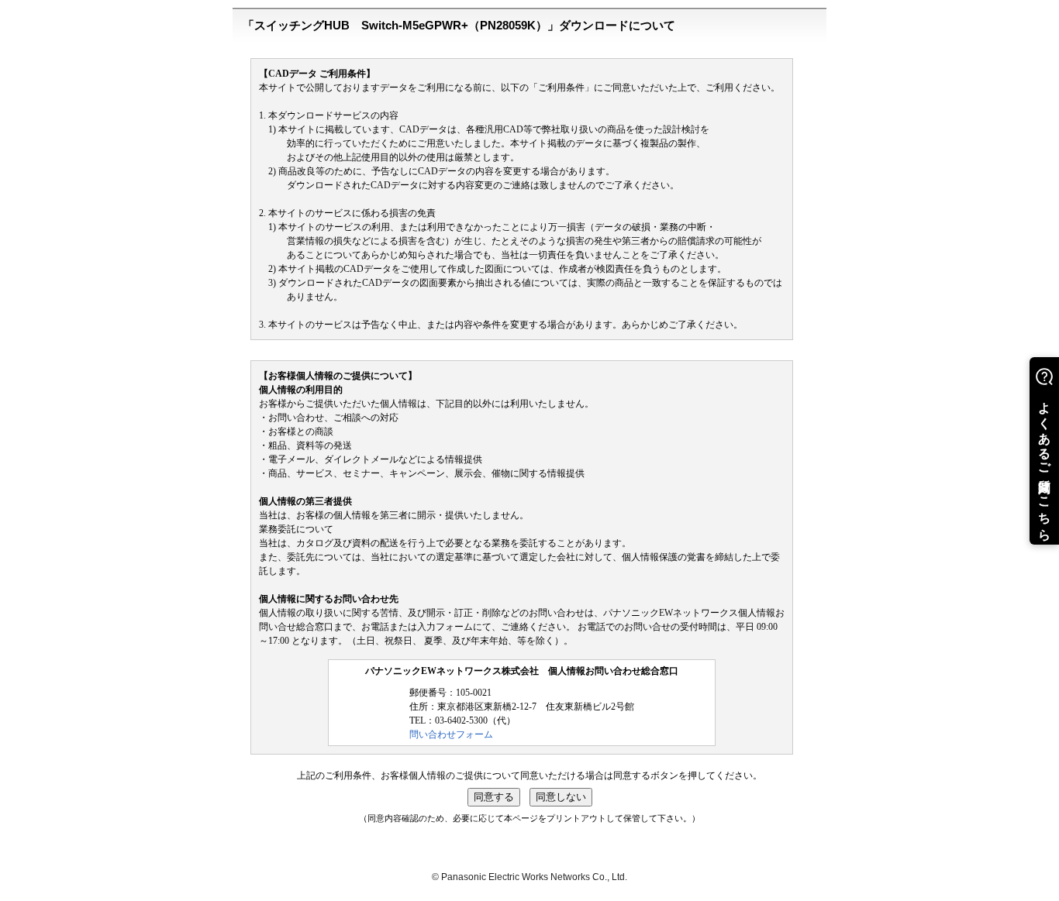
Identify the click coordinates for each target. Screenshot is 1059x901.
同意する (494, 797)
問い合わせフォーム (451, 734)
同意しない (561, 797)
